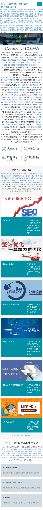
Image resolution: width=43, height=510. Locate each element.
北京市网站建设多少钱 (14, 100)
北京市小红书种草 (12, 109)
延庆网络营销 (26, 182)
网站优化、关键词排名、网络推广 (21, 436)
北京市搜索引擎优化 (33, 119)
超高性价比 (6, 498)
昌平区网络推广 (31, 180)
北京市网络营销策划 (11, 102)
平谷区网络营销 (17, 182)
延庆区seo (14, 22)
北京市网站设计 (23, 85)
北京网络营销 (22, 10)
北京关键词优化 (32, 10)
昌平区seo (30, 22)
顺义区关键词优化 (19, 13)
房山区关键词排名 (23, 29)
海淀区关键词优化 (9, 13)
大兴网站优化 (17, 455)
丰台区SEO (11, 60)
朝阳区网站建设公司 (31, 176)
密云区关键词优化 (8, 17)
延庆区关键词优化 (28, 17)
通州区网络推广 (15, 180)
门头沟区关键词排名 (34, 29)
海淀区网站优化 (8, 451)
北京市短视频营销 (18, 105)
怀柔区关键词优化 (18, 17)
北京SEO (11, 148)
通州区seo (19, 20)
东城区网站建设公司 (33, 174)
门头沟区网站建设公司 (16, 178)
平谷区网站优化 (34, 455)
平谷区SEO (19, 65)
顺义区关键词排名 (35, 27)
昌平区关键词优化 (30, 15)
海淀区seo (32, 18)
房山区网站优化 (22, 453)
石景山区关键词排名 (13, 27)
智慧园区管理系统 (10, 20)
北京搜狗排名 (25, 148)
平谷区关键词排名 (13, 31)
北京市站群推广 (13, 124)
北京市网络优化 (35, 82)
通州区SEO (12, 62)
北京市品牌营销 (25, 102)
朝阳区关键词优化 (19, 11)
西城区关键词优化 (9, 11)
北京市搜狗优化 (20, 114)
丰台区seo (16, 18)
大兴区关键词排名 (13, 29)
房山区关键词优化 (8, 15)
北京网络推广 (13, 10)
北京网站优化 (4, 10)
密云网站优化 (10, 458)
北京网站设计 (32, 157)
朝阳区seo (9, 18)
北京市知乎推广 (33, 109)
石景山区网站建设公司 (30, 178)
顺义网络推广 (23, 180)
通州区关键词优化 (30, 13)
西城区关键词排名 (24, 25)
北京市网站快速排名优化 (13, 92)
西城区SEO (24, 57)
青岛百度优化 (11, 160)
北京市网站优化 (9, 80)
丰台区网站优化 (29, 451)
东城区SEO (14, 57)
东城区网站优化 (27, 449)
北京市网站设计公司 (14, 97)
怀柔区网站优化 (25, 455)
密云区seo (6, 22)
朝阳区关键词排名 (35, 25)
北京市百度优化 (6, 77)
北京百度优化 (4, 157)
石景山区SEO (32, 60)
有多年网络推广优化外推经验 (12, 483)
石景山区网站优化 (12, 453)
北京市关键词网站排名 (18, 90)
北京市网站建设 (14, 87)
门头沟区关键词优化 (18, 15)
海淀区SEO (33, 57)
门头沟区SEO (21, 60)
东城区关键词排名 (14, 25)
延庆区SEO (27, 65)
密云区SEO (35, 65)
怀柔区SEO (11, 65)
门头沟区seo (22, 22)
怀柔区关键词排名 (33, 31)
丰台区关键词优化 (30, 11)
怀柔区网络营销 (8, 182)
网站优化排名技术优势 (10, 468)
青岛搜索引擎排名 (11, 158)
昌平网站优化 (9, 455)
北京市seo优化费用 (30, 100)
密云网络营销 (34, 182)
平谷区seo (37, 22)
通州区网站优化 (33, 453)
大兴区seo (27, 20)
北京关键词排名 (4, 25)
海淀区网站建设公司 (18, 176)
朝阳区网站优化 (19, 451)
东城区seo (37, 17)
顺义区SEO (21, 62)
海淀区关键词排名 (24, 27)
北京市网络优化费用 (11, 95)
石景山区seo (24, 18)
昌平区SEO (31, 62)
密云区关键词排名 (23, 31)
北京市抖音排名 (27, 107)
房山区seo (34, 20)
